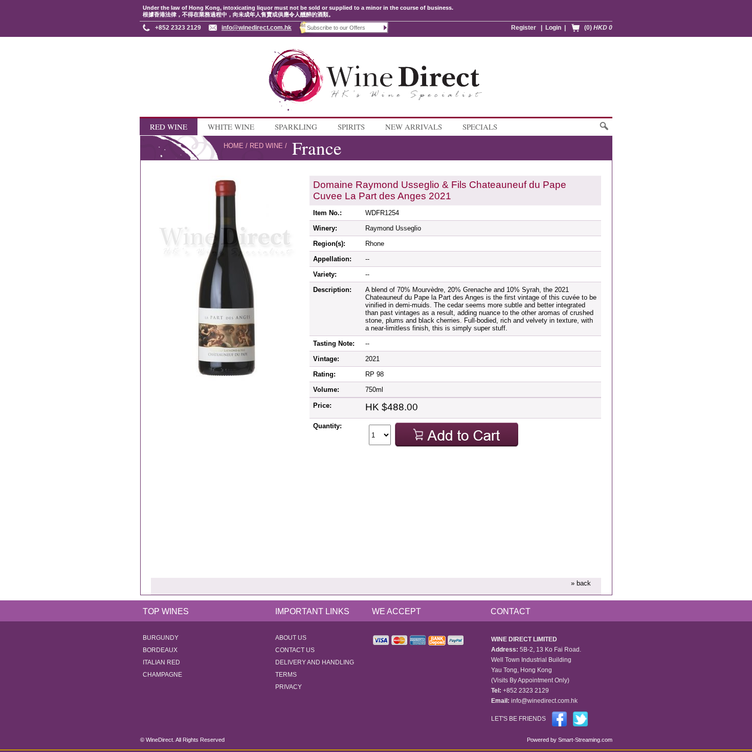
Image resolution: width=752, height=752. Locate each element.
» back (581, 583)
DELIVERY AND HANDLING (314, 662)
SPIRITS (351, 126)
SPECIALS (479, 126)
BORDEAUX (160, 650)
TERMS (286, 674)
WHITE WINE (231, 126)
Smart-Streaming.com (584, 740)
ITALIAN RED (161, 662)
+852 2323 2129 (178, 27)
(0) (598, 27)
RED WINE (168, 126)
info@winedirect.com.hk (257, 27)
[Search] (603, 131)
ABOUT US (290, 637)
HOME (234, 146)
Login (553, 27)
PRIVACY (288, 687)
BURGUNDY (161, 637)
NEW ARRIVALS (413, 126)
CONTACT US (295, 650)
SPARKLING (296, 126)
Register (523, 27)
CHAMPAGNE (162, 674)
